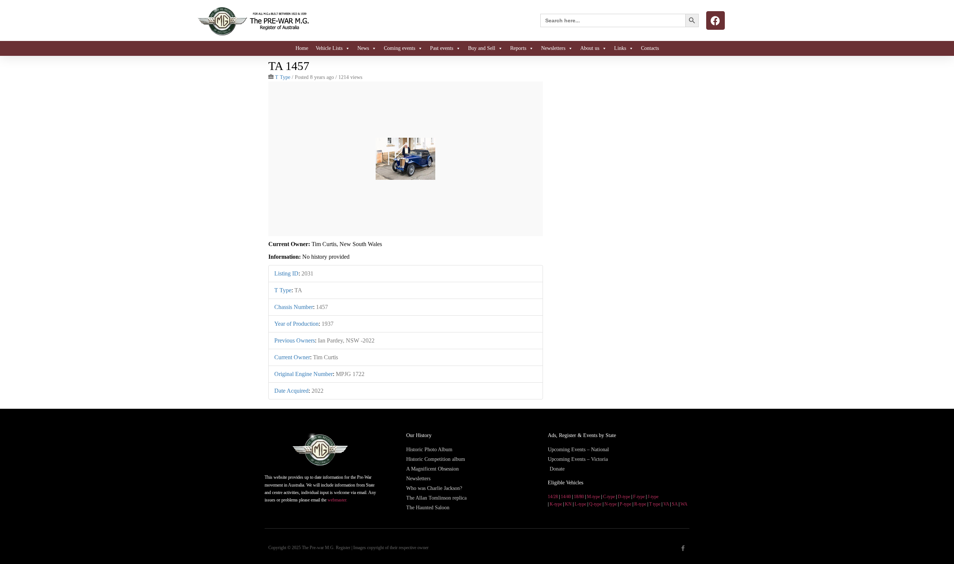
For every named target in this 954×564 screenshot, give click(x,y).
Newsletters (553, 48)
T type (654, 504)
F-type (639, 496)
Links (620, 48)
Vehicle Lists (329, 48)
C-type (609, 496)
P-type (625, 504)
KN (568, 504)
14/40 (566, 496)
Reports (518, 48)
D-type (624, 496)
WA (684, 504)
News (363, 48)
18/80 (579, 496)
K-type (556, 504)
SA (674, 504)
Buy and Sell (481, 48)
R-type (640, 504)
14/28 (553, 496)
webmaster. (337, 500)
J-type (653, 496)
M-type (593, 496)
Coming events (399, 48)
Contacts (650, 48)
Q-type (595, 504)
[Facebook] (715, 20)
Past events (441, 48)
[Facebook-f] (683, 548)
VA (666, 504)
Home (302, 48)
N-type (610, 504)
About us (589, 48)
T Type (282, 77)
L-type (580, 504)
